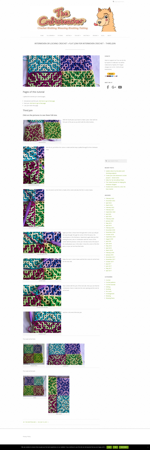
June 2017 (109, 266)
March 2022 (109, 205)
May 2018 (109, 246)
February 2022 (110, 207)
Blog (102, 35)
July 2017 (108, 264)
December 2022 (110, 200)
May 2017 (109, 268)
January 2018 (109, 255)
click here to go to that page (47, 101)
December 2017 (110, 257)
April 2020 (109, 216)
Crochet (77, 35)
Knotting (86, 35)
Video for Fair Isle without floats (115, 180)
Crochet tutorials (110, 284)
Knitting (68, 35)
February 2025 (110, 198)
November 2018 (110, 232)
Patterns (60, 35)
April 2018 (109, 248)
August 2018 (109, 239)
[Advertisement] (116, 124)
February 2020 (110, 219)
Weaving (95, 35)
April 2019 (109, 225)
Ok (109, 447)
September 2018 (110, 237)
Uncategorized (110, 293)
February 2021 (110, 210)
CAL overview (50, 35)
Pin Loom (108, 291)
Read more (124, 447)
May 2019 (109, 223)
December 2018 (110, 230)
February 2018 (110, 252)
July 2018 (108, 241)
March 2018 (109, 250)
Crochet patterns (110, 282)
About (109, 35)
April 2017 (109, 270)
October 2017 (110, 261)
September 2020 (110, 212)
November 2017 (110, 259)
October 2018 (110, 234)
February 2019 (110, 228)
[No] (148, 447)
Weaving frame (110, 298)
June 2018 (109, 243)
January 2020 (109, 221)
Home (41, 35)
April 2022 (109, 203)
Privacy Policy (27, 436)
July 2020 (108, 214)
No (115, 447)
